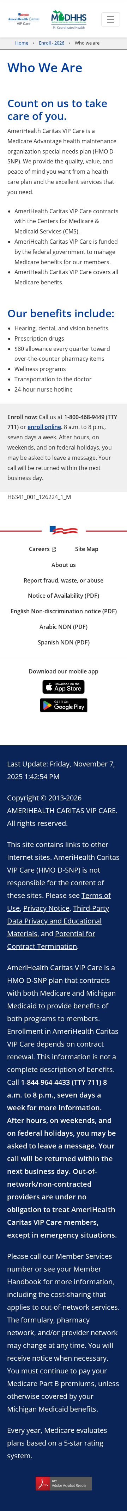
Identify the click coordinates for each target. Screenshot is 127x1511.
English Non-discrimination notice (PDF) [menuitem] (64, 611)
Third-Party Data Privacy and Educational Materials (58, 920)
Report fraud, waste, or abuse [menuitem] (63, 580)
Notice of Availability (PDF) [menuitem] (63, 596)
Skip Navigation (22, 0)
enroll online (44, 427)
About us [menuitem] (64, 565)
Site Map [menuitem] (86, 549)
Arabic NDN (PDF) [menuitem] (63, 627)
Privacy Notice (46, 908)
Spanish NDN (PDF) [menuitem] (64, 642)
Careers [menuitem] (39, 549)
